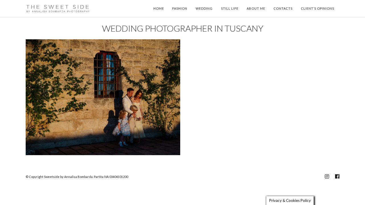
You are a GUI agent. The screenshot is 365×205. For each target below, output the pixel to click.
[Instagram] (327, 176)
